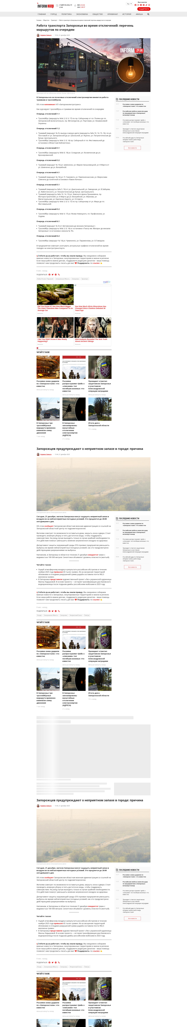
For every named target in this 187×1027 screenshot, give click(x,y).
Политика (66, 14)
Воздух (39, 615)
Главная (42, 14)
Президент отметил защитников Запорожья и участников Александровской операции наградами (99, 386)
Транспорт (54, 20)
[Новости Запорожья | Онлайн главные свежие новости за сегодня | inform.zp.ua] (45, 6)
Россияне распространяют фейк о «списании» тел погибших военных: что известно (73, 386)
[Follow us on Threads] (149, 5)
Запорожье (75, 279)
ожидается (93, 555)
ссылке (96, 263)
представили (56, 579)
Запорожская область (62, 279)
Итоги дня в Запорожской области (98, 424)
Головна (39, 20)
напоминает (50, 104)
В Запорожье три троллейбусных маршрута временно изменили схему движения (46, 428)
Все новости (132, 148)
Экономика (82, 14)
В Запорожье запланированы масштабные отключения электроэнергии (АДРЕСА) (69, 429)
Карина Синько (46, 35)
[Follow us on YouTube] (144, 5)
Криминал (113, 14)
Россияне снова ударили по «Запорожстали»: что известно (48, 383)
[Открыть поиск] (148, 14)
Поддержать (144, 9)
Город (53, 14)
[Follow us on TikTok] (146, 5)
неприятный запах (76, 615)
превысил (58, 572)
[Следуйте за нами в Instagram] (138, 5)
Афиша (139, 14)
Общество (98, 14)
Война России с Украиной (45, 279)
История (126, 14)
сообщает (49, 526)
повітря (86, 615)
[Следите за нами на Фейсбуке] (135, 5)
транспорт (85, 279)
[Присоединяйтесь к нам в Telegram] (141, 5)
